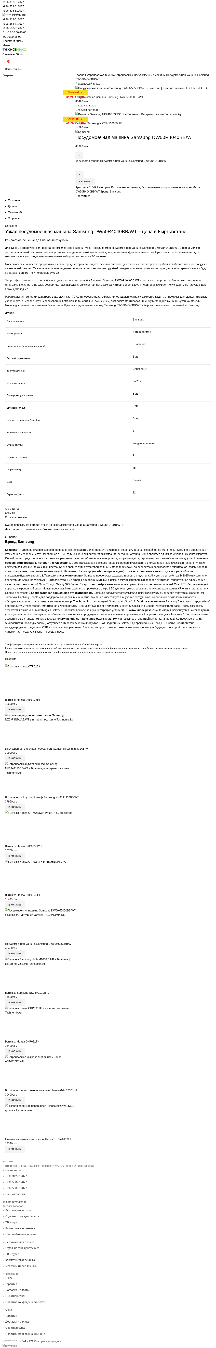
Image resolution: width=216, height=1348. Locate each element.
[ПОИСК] (209, 69)
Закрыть (8, 75)
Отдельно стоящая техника (22, 1216)
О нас (8, 1278)
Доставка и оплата (17, 1290)
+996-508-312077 (13, 10)
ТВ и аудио (12, 1222)
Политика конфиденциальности (25, 1302)
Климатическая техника (20, 1228)
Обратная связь (15, 1296)
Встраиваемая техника (19, 1210)
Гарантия (11, 1284)
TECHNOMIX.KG (22, 1341)
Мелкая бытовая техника (21, 1234)
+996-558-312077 (13, 6)
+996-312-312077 (13, 2)
